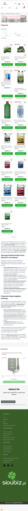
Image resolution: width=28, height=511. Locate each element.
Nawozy (18, 13)
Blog (4, 421)
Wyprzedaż (5, 419)
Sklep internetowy (13, 502)
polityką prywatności (23, 404)
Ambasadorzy (6, 435)
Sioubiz (2, 13)
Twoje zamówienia (7, 446)
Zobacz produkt (7, 64)
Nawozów (18, 339)
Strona (12, 236)
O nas (4, 417)
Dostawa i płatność (7, 433)
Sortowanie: (3, 38)
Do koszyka (7, 96)
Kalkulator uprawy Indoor (8, 439)
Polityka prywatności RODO (9, 425)
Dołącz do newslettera (8, 401)
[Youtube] (12, 465)
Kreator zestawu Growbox (9, 437)
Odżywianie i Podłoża (10, 13)
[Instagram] (4, 465)
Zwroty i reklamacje (7, 431)
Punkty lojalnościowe (8, 448)
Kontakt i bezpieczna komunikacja (11, 458)
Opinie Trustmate (7, 452)
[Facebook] (8, 465)
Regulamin (5, 423)
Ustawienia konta (7, 450)
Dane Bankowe (6, 462)
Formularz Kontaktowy (8, 460)
